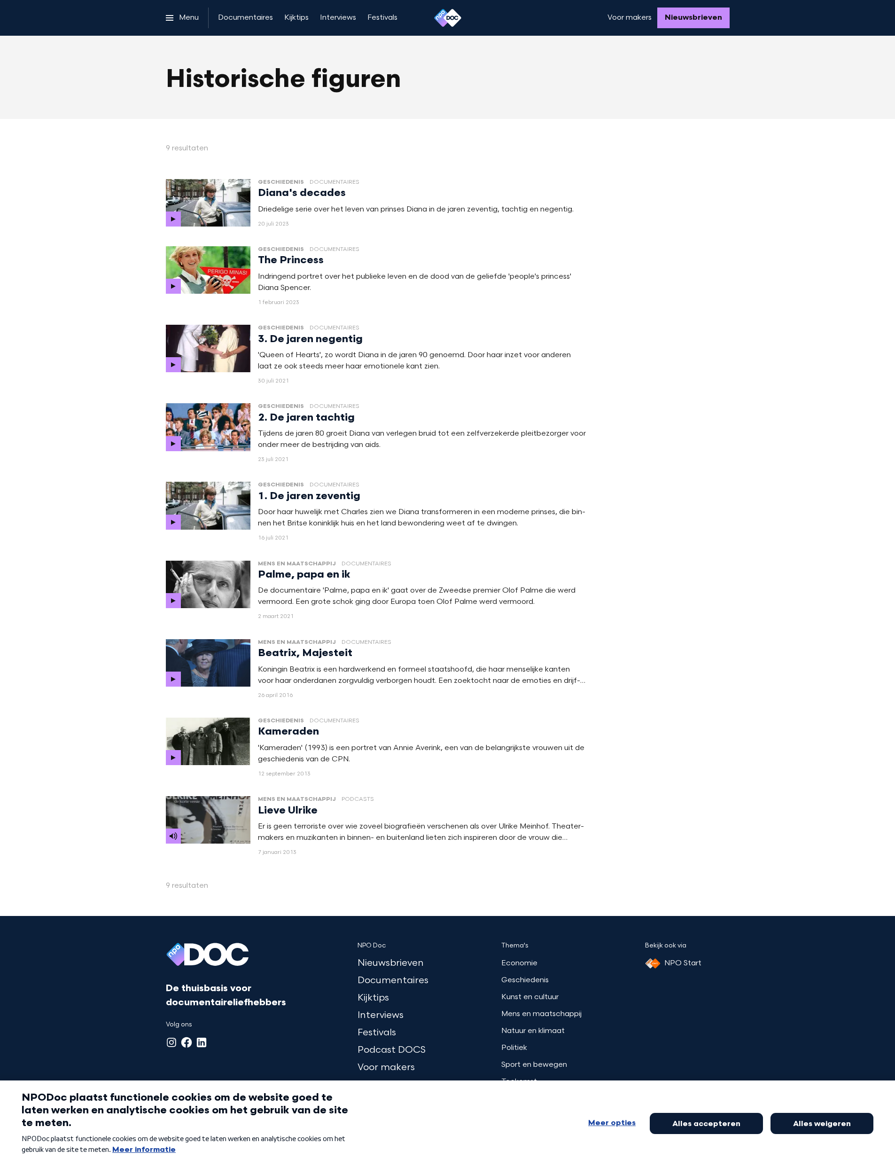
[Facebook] (186, 1042)
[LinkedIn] (201, 1042)
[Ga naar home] (448, 17)
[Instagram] (171, 1042)
